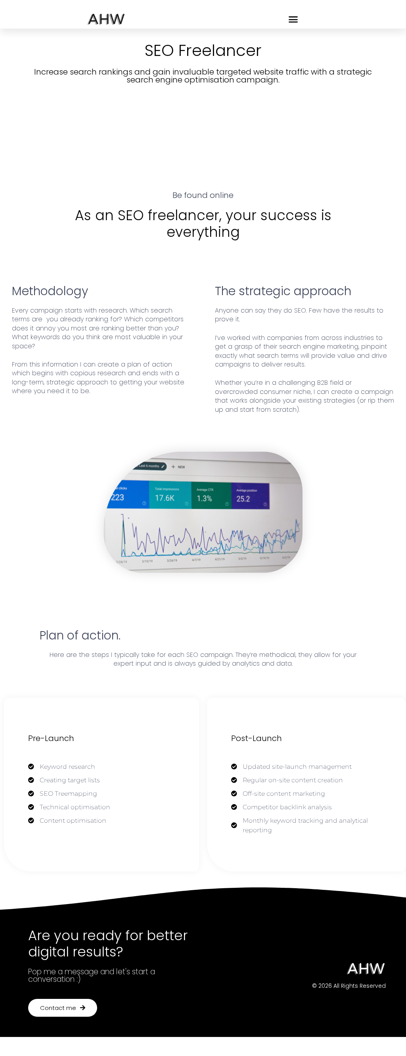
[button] (293, 19)
